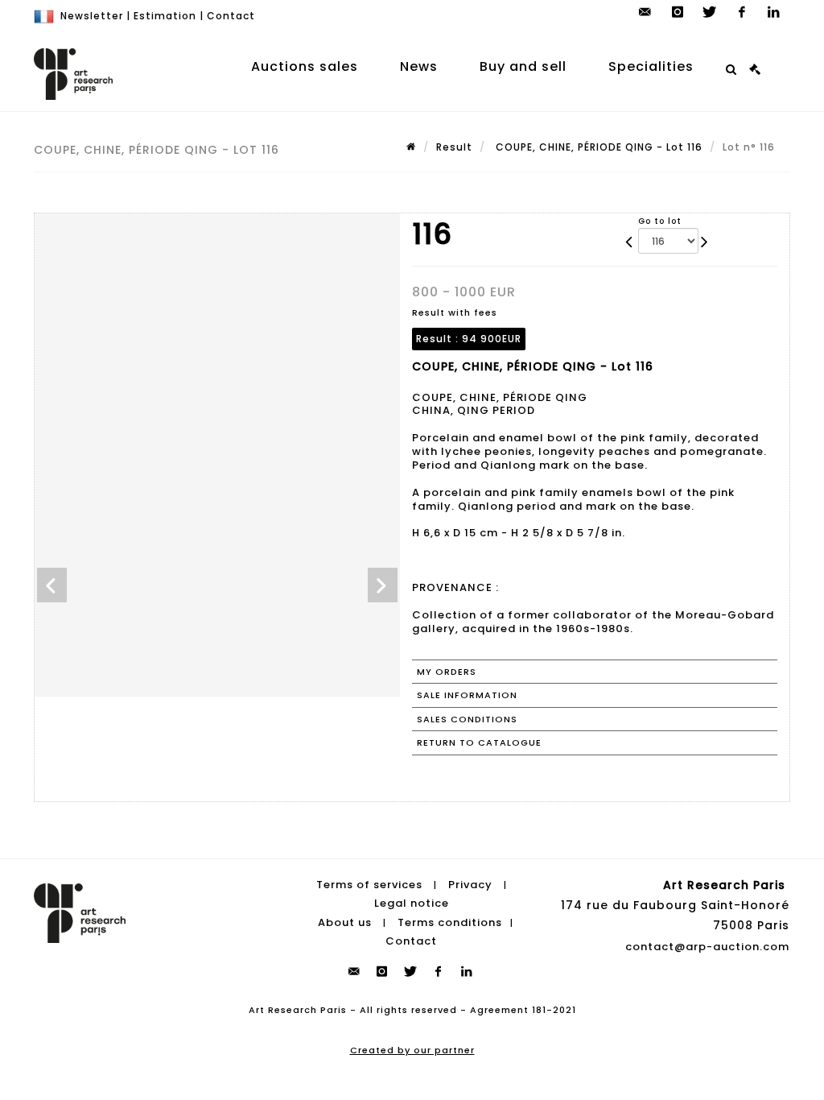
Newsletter (91, 16)
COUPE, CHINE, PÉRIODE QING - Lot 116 (597, 147)
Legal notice (411, 903)
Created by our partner (412, 1050)
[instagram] (677, 12)
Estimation (165, 16)
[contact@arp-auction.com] (645, 12)
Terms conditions (450, 922)
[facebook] (742, 12)
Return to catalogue (479, 742)
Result (454, 147)
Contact (231, 16)
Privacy (470, 884)
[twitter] (710, 12)
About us (345, 922)
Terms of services (369, 884)
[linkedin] (774, 12)
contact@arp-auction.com (707, 946)
